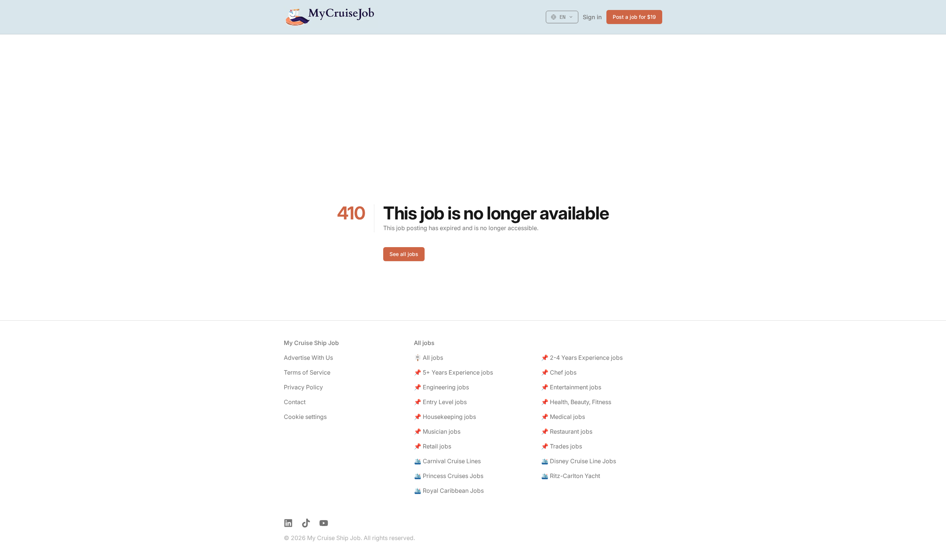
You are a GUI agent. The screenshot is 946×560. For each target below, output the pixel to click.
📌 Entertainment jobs (571, 387)
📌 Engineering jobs (441, 387)
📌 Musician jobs (437, 431)
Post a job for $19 (634, 17)
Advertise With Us (308, 357)
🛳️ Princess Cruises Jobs (448, 475)
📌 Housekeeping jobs (445, 416)
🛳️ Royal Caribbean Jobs (449, 490)
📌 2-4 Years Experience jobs (582, 357)
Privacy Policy (303, 387)
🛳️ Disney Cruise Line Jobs (578, 461)
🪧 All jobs (428, 357)
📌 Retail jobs (432, 446)
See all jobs (403, 254)
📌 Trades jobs (561, 446)
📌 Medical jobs (563, 416)
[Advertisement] (473, 89)
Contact (295, 402)
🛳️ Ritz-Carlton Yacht (570, 475)
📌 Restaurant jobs (566, 431)
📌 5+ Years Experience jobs (453, 372)
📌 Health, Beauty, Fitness (576, 402)
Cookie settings (305, 416)
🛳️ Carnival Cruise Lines (447, 461)
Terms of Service (307, 372)
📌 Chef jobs (558, 372)
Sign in (592, 17)
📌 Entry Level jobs (440, 402)
